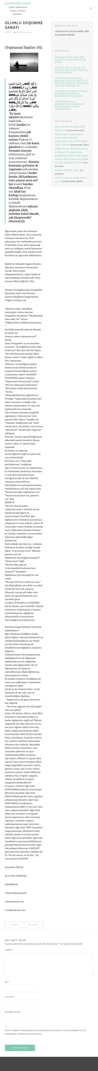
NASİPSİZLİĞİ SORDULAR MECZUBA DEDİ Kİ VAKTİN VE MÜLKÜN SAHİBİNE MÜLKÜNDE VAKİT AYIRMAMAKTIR (72, 82)
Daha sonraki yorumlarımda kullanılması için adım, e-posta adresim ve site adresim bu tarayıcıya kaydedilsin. (45, 1032)
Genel (8, 32)
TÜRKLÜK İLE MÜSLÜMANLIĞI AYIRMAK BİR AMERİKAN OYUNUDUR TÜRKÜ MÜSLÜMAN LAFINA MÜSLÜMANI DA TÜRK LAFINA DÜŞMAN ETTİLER (72, 156)
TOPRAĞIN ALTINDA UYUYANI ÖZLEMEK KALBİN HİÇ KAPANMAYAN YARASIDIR (71, 93)
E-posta (10, 997)
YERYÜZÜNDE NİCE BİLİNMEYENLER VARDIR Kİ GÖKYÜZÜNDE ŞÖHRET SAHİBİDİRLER (70, 105)
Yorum (9, 950)
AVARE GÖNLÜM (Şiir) (67, 170)
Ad (7, 982)
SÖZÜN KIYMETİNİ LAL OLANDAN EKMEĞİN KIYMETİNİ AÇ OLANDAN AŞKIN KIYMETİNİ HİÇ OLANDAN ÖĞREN (18, 925)
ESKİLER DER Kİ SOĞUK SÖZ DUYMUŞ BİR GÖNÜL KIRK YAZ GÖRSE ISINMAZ (71, 70)
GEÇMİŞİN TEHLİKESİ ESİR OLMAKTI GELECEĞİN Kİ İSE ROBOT (70, 59)
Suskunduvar (18, 3)
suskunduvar (23, 32)
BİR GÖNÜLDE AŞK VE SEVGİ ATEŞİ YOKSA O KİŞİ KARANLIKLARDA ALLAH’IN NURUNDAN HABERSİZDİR (35, 925)
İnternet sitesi (13, 1012)
